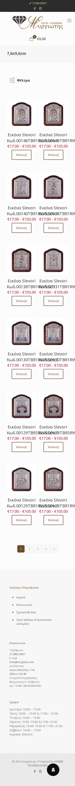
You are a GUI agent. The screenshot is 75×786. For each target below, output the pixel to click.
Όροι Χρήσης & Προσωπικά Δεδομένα (33, 622)
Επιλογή (21, 155)
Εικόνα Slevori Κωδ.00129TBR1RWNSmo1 (33, 503)
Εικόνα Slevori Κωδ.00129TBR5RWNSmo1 (33, 430)
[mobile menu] (69, 20)
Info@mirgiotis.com (21, 662)
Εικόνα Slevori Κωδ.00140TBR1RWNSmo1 (33, 210)
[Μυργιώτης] (37, 22)
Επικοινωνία (24, 605)
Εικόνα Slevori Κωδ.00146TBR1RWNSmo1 (33, 137)
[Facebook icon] (35, 8)
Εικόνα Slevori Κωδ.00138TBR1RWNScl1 (31, 283)
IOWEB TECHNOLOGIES (45, 763)
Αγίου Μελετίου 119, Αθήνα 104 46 (22, 672)
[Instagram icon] (40, 8)
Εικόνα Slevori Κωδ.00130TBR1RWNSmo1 (33, 357)
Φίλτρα (23, 79)
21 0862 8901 (17, 654)
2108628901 (39, 3)
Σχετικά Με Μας (26, 612)
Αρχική (20, 597)
